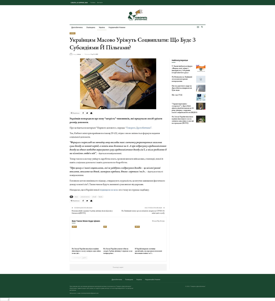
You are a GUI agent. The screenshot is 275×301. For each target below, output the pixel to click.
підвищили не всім (109, 189)
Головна (92, 2)
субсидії (94, 196)
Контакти (100, 2)
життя (74, 226)
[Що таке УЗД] (200, 97)
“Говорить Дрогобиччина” (138, 127)
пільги (76, 196)
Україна (102, 27)
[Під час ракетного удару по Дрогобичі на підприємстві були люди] (200, 88)
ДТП (105, 226)
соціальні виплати (85, 196)
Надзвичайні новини (117, 27)
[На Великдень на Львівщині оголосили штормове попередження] (200, 79)
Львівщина (90, 27)
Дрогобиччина (77, 27)
